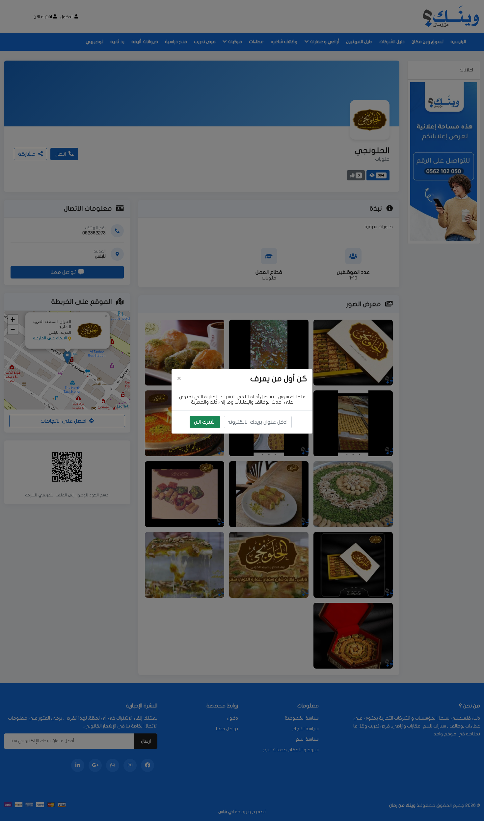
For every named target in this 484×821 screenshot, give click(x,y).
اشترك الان (205, 422)
